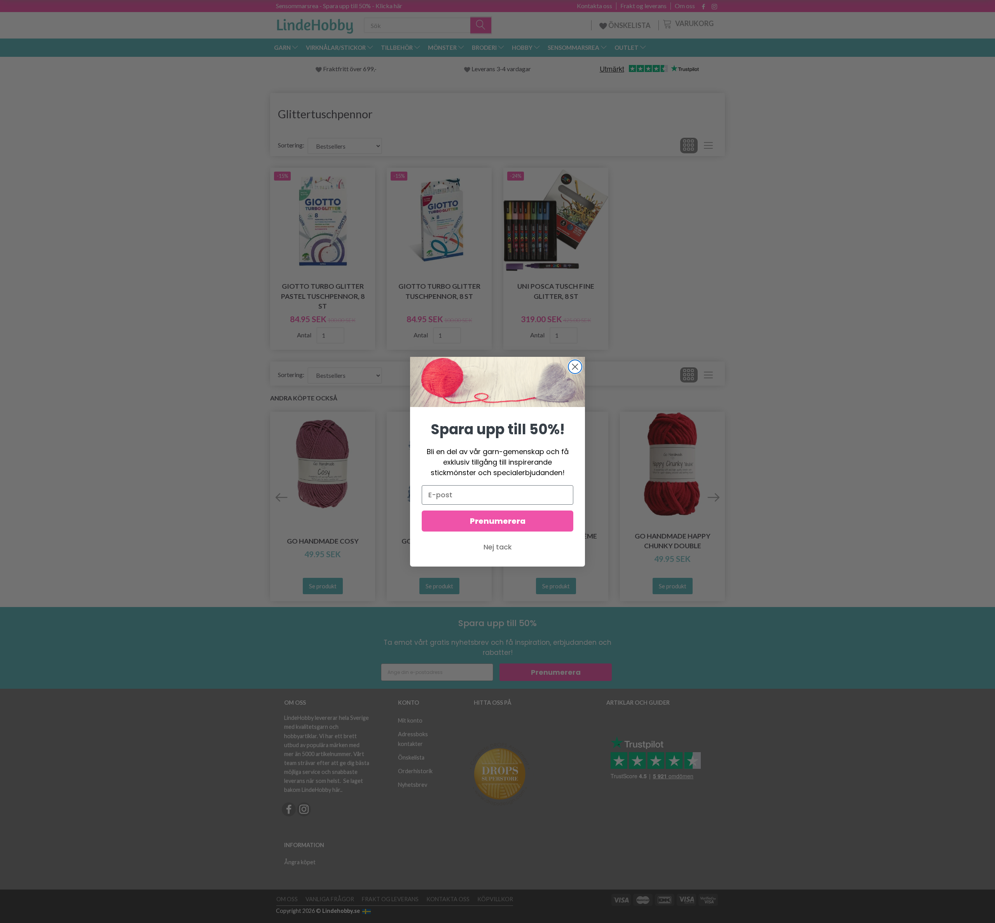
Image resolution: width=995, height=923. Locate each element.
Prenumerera (497, 521)
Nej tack (498, 547)
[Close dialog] (575, 367)
